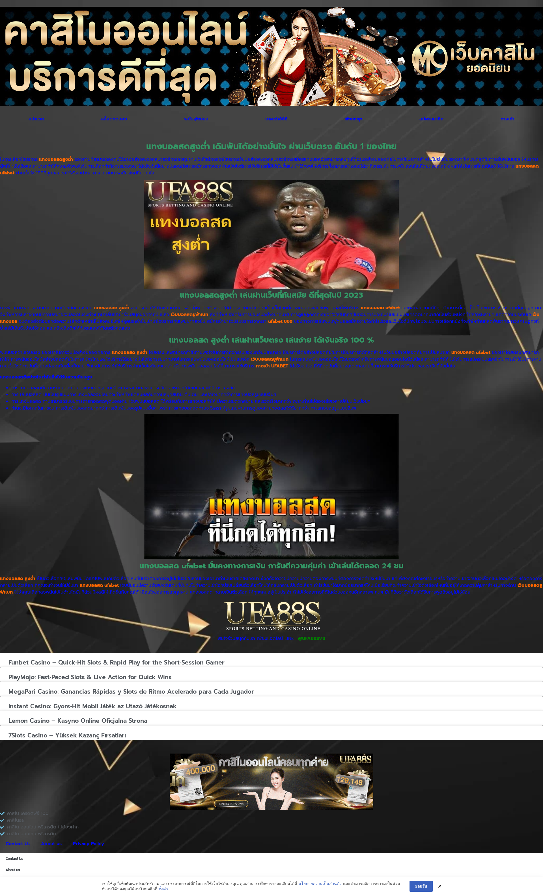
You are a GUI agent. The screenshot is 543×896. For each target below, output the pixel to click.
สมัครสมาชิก (431, 119)
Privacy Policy (88, 843)
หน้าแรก (36, 119)
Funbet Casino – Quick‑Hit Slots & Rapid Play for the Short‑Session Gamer (116, 662)
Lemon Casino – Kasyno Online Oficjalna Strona (77, 720)
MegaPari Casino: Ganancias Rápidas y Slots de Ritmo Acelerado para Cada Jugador (131, 691)
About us (51, 843)
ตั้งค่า (163, 888)
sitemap (353, 119)
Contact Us (18, 843)
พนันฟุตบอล (196, 119)
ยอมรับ (421, 886)
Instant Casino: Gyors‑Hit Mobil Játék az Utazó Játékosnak (92, 706)
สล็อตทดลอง (114, 119)
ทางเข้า (507, 119)
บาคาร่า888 (276, 119)
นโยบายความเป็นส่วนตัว (320, 883)
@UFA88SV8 (311, 638)
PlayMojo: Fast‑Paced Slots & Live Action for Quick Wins (90, 677)
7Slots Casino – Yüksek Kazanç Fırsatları (67, 735)
